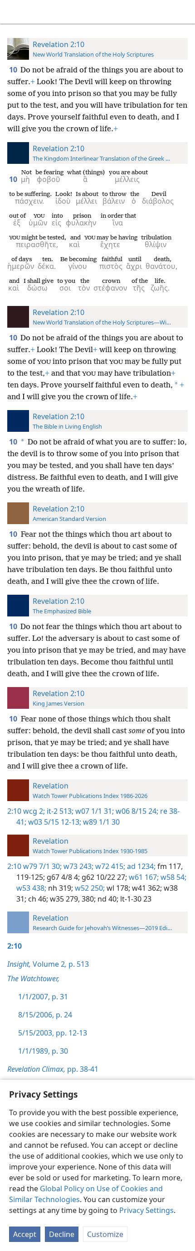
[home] (13, 12)
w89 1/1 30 (100, 822)
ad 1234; (140, 866)
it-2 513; (59, 811)
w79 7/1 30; (42, 866)
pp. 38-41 (52, 1069)
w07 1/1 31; (93, 811)
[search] (183, 12)
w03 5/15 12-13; (53, 822)
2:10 (14, 811)
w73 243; (77, 866)
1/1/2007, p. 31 (43, 997)
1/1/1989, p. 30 (43, 1051)
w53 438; (31, 888)
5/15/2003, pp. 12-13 (52, 1033)
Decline (61, 1234)
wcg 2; (34, 811)
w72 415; (109, 866)
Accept (24, 1234)
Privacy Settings (146, 1210)
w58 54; (172, 877)
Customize (105, 1234)
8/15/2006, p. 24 (45, 1015)
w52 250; (89, 888)
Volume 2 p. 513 (48, 964)
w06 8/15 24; (136, 811)
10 (14, 70)
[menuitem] (13, 12)
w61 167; (143, 877)
